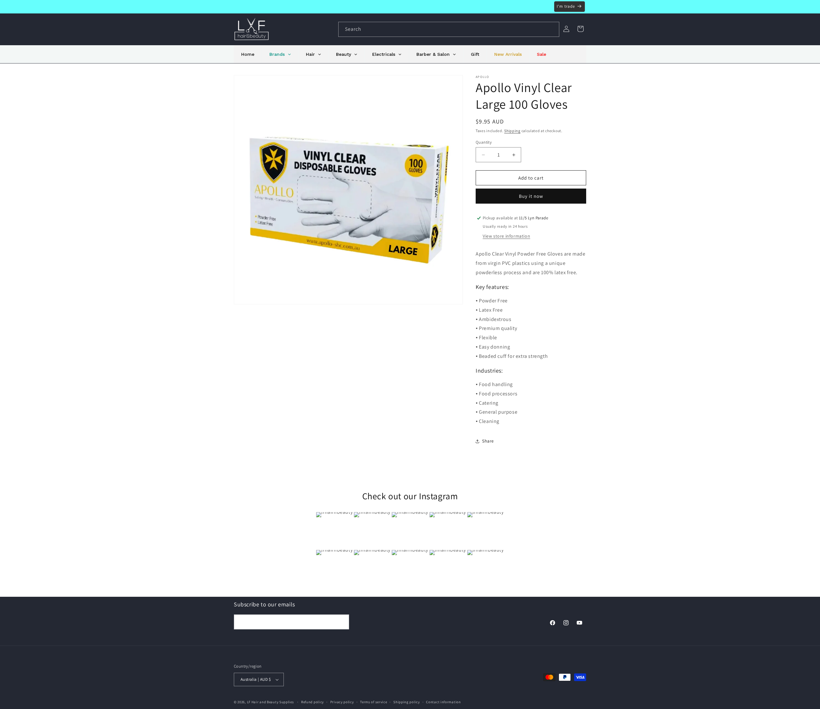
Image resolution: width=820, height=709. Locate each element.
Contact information (443, 702)
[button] (580, 29)
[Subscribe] (342, 621)
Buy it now (531, 196)
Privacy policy (342, 702)
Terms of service (373, 702)
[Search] (552, 29)
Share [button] (488, 441)
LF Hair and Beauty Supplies (270, 702)
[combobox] (449, 29)
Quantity (484, 142)
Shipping (512, 130)
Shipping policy (406, 702)
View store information (506, 236)
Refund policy (312, 702)
